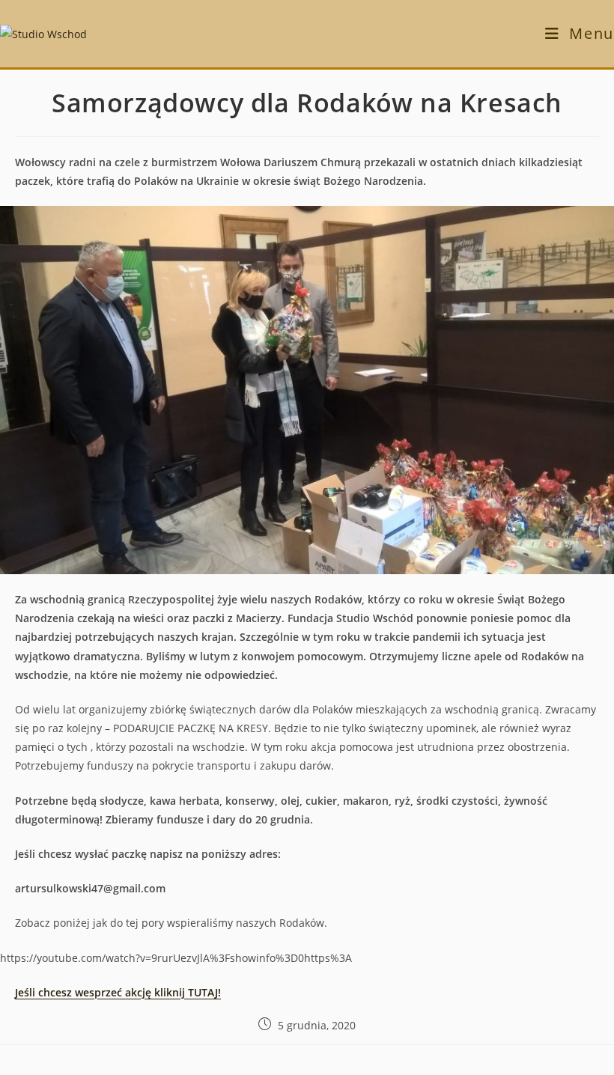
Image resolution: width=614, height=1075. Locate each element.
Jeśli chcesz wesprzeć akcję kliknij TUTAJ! (118, 992)
